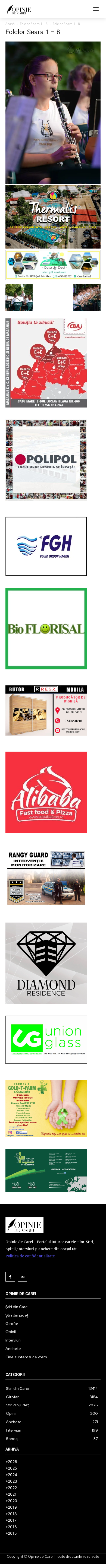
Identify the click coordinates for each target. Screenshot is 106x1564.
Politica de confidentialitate (30, 1256)
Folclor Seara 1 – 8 (34, 23)
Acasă (10, 23)
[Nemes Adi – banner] (53, 278)
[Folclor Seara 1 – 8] (53, 182)
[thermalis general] (53, 247)
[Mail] (22, 1277)
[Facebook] (10, 1277)
